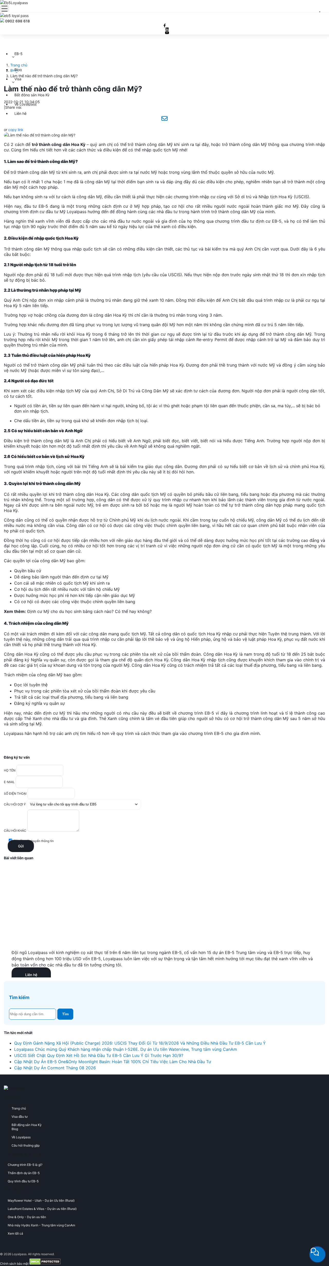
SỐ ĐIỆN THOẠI (15, 793)
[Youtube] (167, 32)
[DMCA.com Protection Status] (45, 1263)
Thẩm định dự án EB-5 (24, 1173)
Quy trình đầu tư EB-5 (23, 1181)
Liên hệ (20, 113)
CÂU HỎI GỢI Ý (15, 804)
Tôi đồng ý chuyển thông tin (34, 841)
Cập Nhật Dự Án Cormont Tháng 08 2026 (55, 1067)
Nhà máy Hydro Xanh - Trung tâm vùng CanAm (41, 1225)
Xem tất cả (15, 1233)
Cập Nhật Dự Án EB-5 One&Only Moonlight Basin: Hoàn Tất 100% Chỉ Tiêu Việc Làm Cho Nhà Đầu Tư (112, 1061)
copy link (15, 129)
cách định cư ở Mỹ (121, 206)
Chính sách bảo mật (14, 1263)
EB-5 (18, 53)
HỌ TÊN (9, 770)
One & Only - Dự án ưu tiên (27, 1217)
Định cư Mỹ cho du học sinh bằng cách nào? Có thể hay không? (89, 611)
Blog (18, 69)
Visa (17, 79)
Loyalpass (76, 211)
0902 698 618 (17, 21)
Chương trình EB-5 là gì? (25, 1165)
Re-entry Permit (211, 339)
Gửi (21, 846)
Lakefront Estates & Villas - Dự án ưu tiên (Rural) (42, 1209)
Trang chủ (18, 65)
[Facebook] (164, 25)
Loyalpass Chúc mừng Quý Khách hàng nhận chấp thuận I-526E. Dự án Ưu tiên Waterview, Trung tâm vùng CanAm (125, 1049)
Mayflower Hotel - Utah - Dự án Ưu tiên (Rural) (41, 1200)
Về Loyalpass (25, 104)
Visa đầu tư (20, 1116)
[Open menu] (4, 8)
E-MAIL (9, 782)
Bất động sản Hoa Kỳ (32, 95)
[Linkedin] (167, 29)
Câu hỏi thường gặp (26, 1145)
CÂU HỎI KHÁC (15, 831)
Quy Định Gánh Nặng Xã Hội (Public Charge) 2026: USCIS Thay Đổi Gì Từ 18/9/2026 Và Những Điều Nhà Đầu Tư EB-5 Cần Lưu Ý (140, 1043)
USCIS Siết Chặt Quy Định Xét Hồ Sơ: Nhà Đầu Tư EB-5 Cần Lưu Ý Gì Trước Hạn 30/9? (98, 1055)
